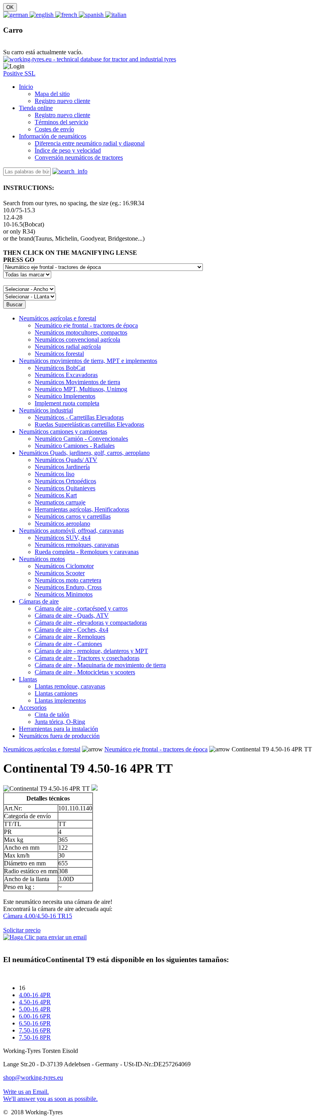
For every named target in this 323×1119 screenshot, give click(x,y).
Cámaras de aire (39, 601)
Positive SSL (19, 73)
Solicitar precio (22, 930)
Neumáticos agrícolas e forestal (57, 318)
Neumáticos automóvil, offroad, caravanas (71, 530)
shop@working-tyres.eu (33, 1077)
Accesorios (32, 707)
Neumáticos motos (42, 559)
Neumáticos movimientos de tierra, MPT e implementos (88, 360)
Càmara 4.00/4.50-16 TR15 (37, 916)
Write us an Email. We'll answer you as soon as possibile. (50, 1095)
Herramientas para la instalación (58, 728)
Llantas (28, 679)
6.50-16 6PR (35, 1023)
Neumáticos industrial (46, 410)
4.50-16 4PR (35, 1002)
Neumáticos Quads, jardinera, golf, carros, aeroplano (84, 452)
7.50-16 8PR (35, 1037)
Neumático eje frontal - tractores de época (156, 749)
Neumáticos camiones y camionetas (63, 431)
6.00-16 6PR (35, 1016)
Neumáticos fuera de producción (59, 736)
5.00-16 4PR (35, 1009)
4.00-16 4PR (35, 995)
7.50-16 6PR (35, 1030)
